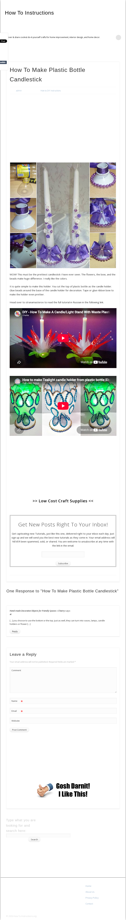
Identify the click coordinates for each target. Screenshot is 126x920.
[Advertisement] (63, 121)
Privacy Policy (92, 897)
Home (88, 885)
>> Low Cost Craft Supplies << (63, 500)
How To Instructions (29, 13)
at (10, 614)
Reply (15, 631)
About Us (89, 891)
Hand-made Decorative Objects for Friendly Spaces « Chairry (37, 610)
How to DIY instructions (51, 90)
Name (17, 701)
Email (17, 711)
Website (15, 720)
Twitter (115, 52)
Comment (16, 670)
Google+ (121, 52)
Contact (89, 903)
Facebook (108, 52)
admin (19, 90)
